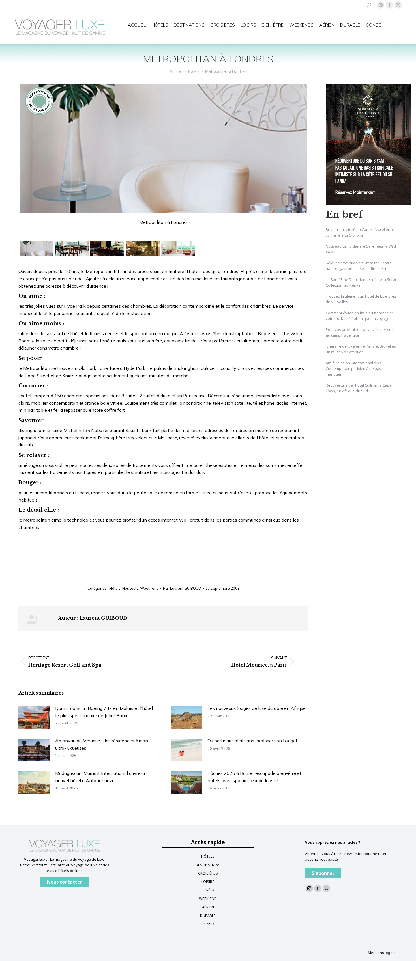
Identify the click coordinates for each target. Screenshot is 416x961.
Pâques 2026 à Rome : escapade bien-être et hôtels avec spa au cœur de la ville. (254, 776)
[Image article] (34, 717)
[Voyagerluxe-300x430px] (368, 143)
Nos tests (130, 588)
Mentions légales (383, 952)
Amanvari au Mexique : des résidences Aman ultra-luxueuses (101, 744)
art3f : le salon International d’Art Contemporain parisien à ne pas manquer (353, 368)
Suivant (315, 159)
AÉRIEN (208, 907)
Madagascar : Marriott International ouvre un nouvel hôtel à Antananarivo (101, 776)
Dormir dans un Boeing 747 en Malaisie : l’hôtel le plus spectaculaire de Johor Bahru (104, 711)
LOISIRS (208, 881)
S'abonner (323, 873)
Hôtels (115, 588)
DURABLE (208, 915)
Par (182, 588)
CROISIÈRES (208, 873)
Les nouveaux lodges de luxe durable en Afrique (256, 708)
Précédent (11, 159)
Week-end (149, 588)
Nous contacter (64, 882)
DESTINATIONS (208, 864)
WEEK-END (208, 898)
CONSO (207, 924)
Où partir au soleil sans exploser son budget (252, 740)
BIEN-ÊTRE (208, 890)
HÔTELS (208, 856)
